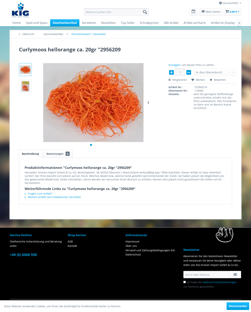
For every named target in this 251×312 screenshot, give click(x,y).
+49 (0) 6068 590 (23, 254)
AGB (70, 241)
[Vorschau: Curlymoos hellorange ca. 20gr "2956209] (25, 69)
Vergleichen (179, 79)
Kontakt (72, 246)
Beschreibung (30, 153)
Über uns (131, 246)
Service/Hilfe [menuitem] (230, 3)
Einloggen (174, 65)
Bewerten (219, 79)
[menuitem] (116, 12)
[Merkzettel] (194, 12)
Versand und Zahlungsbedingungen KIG (150, 250)
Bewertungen (57, 153)
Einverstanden (238, 306)
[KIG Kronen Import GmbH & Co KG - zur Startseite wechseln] (20, 10)
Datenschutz (133, 254)
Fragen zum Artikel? (39, 193)
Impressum (132, 241)
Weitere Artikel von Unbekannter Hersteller (54, 197)
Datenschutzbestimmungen (219, 282)
